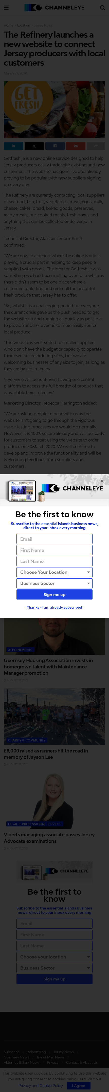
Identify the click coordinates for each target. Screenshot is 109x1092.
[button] (102, 481)
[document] (54, 546)
